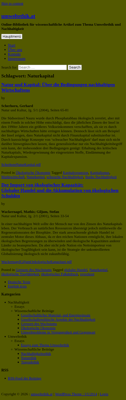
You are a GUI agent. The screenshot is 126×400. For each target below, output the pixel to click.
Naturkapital (36, 177)
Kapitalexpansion (75, 172)
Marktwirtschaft (13, 177)
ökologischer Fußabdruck (59, 274)
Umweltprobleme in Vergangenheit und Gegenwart (58, 332)
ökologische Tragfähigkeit (20, 274)
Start (11, 45)
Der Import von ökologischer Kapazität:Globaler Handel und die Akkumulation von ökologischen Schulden (59, 190)
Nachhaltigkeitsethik (36, 354)
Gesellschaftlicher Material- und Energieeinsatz (55, 315)
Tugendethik (30, 362)
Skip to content (12, 3)
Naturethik (28, 358)
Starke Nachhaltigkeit (101, 177)
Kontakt (14, 54)
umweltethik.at (18, 16)
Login (104, 394)
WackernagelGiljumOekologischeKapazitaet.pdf (36, 262)
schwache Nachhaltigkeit (65, 177)
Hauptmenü (12, 36)
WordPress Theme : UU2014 (76, 394)
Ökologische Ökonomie (33, 172)
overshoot (87, 274)
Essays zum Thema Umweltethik (45, 345)
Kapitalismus (99, 172)
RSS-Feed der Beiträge (24, 378)
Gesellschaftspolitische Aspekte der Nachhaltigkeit (58, 319)
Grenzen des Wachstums (34, 270)
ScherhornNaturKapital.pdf (21, 164)
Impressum (16, 58)
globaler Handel (75, 270)
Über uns (15, 50)
